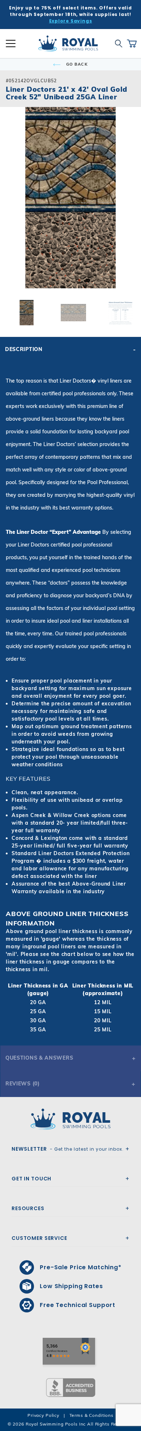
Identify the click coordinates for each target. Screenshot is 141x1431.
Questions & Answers (39, 1058)
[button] (11, 209)
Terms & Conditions (91, 1415)
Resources (28, 1208)
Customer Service (39, 1238)
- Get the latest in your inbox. (68, 1148)
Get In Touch (31, 1178)
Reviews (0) (22, 1083)
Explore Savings (70, 21)
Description (24, 349)
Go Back (76, 64)
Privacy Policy (43, 1415)
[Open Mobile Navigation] (10, 43)
